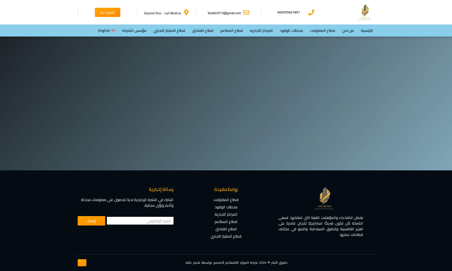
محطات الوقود (291, 30)
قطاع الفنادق (202, 30)
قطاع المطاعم (231, 30)
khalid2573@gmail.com (224, 13)
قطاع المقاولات (322, 30)
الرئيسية (367, 30)
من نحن (348, 30)
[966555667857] (311, 12)
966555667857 (288, 12)
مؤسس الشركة (134, 30)
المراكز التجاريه (261, 30)
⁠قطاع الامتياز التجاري (169, 30)
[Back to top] (82, 262)
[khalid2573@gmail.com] (246, 12)
